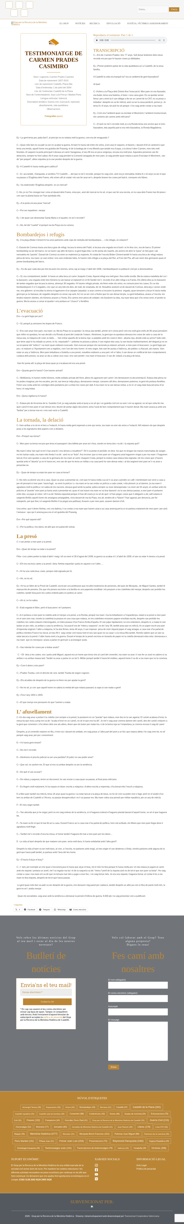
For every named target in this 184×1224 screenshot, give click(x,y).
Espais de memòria (135, 1114)
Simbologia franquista (28, 1148)
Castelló (121, 1107)
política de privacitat (52, 1017)
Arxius (70, 1107)
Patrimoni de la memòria (156, 1134)
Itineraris (42, 1127)
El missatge (113, 1020)
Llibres (144, 1126)
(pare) (54, 116)
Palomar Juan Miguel (127, 1134)
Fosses (33, 1120)
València (123, 1148)
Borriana (105, 1107)
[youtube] (96, 1175)
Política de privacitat (146, 1169)
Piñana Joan (46, 1141)
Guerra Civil (159, 1120)
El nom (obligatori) (117, 980)
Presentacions (98, 1141)
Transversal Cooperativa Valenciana (141, 1216)
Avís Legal (141, 1165)
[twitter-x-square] (96, 1180)
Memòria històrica (43, 1133)
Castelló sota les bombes (52, 1114)
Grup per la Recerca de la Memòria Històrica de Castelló (118, 1120)
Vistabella (140, 1148)
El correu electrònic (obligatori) (122, 993)
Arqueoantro (53, 1107)
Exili (18, 1120)
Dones (115, 1114)
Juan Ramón (125, 1127)
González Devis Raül (76, 1120)
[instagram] (96, 1166)
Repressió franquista (128, 1140)
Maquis (19, 1134)
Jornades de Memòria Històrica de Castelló (92, 1127)
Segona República (159, 1141)
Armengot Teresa (31, 1107)
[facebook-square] (96, 1171)
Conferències (97, 1114)
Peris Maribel (24, 1141)
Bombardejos (87, 1107)
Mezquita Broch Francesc (94, 1134)
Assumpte (113, 1006)
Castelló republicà (24, 1114)
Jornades (60, 1127)
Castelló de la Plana (147, 1107)
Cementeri (77, 1113)
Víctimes (158, 1148)
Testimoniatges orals (58, 1148)
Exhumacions (159, 1114)
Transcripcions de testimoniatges (95, 1148)
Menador (68, 1134)
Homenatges (23, 1127)
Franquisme (52, 1120)
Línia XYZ (161, 1127)
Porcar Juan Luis (71, 1141)
